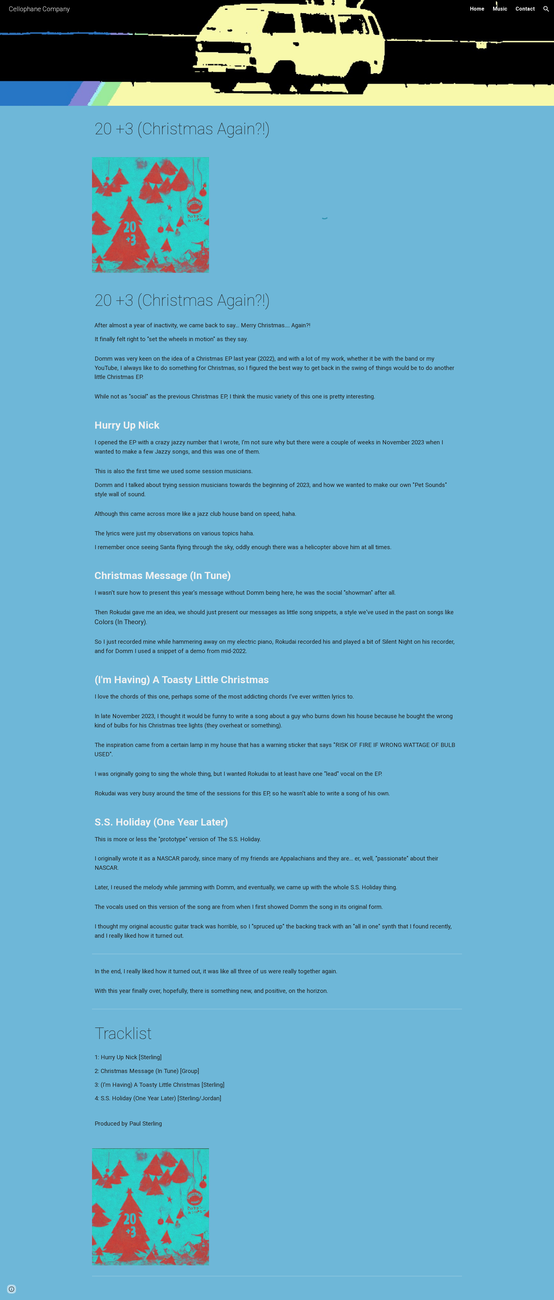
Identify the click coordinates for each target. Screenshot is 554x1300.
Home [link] (477, 9)
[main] (277, 129)
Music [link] (500, 9)
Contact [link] (525, 9)
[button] (546, 9)
